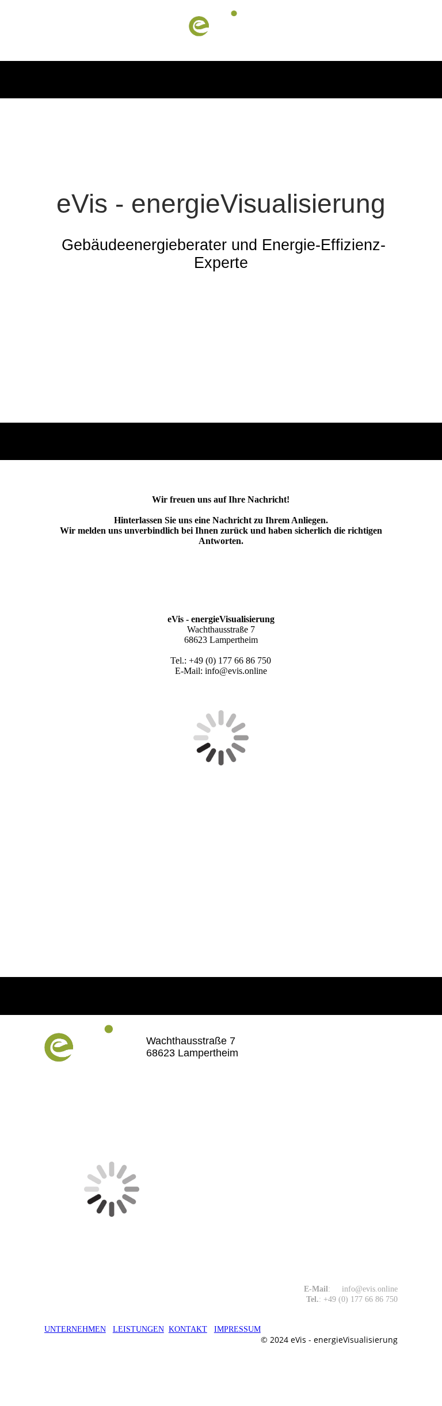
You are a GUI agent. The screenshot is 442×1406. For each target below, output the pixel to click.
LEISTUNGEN (138, 1329)
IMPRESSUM (237, 1329)
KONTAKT (188, 1329)
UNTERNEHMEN (75, 1329)
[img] (221, 30)
